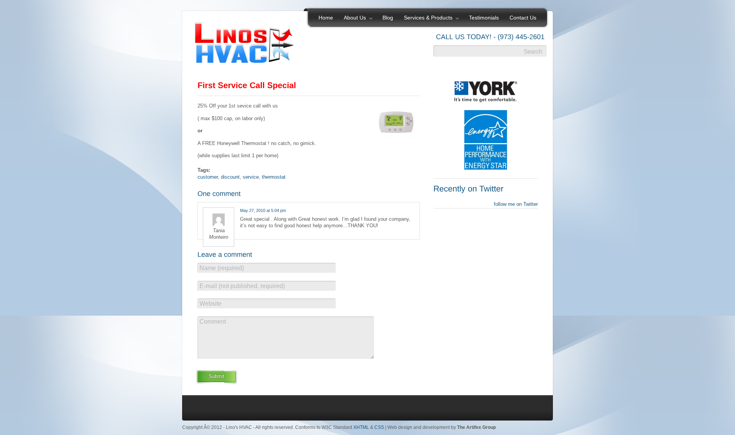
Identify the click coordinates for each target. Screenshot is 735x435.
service (251, 177)
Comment (212, 321)
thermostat (274, 177)
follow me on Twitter (516, 204)
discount (230, 177)
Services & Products (425, 19)
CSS (379, 427)
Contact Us (523, 18)
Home (325, 18)
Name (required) (221, 268)
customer (208, 177)
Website (210, 303)
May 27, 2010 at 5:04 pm (263, 210)
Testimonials (484, 18)
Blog (387, 18)
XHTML (361, 427)
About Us (352, 19)
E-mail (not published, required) (242, 286)
